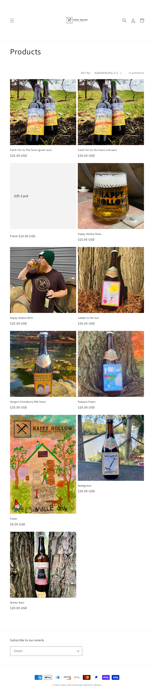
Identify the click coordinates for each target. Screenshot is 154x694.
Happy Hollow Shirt (21, 318)
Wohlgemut (84, 485)
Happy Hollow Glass (89, 234)
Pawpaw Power (86, 401)
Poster (13, 518)
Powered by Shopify (92, 685)
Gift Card (21, 196)
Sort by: (85, 73)
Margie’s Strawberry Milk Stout (28, 401)
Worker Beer (17, 602)
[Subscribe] (77, 651)
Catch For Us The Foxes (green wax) (31, 150)
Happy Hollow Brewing (71, 685)
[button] (12, 20)
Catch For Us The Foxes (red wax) (97, 150)
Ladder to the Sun (88, 318)
